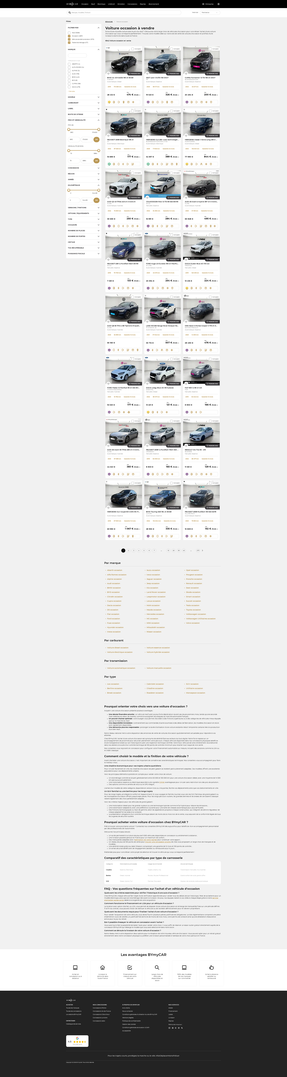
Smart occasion (192, 597)
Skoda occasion (192, 592)
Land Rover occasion (155, 592)
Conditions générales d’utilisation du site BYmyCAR (139, 1014)
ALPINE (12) (76, 70)
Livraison (172, 1017)
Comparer (138, 49)
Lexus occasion (153, 601)
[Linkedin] (169, 1028)
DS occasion (111, 610)
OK (96, 139)
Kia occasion (151, 588)
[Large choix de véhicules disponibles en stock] (157, 973)
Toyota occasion (192, 610)
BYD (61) (74, 80)
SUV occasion (191, 684)
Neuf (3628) (76, 32)
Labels (171, 1014)
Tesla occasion (191, 605)
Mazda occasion (153, 610)
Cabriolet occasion (154, 684)
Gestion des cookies (129, 1024)
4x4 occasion (112, 684)
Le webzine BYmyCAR (73, 1014)
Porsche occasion (193, 579)
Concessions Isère (99, 1021)
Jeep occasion (152, 583)
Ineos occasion (113, 632)
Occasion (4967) (77, 36)
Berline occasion (113, 688)
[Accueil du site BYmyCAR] (72, 4)
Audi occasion (112, 583)
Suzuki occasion (192, 601)
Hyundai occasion (114, 627)
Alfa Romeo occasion (115, 575)
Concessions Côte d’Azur (101, 1014)
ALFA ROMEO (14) (78, 67)
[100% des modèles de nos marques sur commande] (184, 973)
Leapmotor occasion (155, 597)
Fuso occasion (112, 623)
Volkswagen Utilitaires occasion (200, 619)
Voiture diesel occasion (116, 648)
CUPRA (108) (76, 83)
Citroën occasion (114, 597)
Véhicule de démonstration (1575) (83, 39)
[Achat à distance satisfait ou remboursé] (212, 973)
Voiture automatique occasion (120, 668)
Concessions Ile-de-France (102, 1011)
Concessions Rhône (99, 1008)
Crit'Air (162, 782)
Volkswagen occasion (195, 614)
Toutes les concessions (73, 1011)
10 (168, 550)
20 (173, 550)
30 (179, 550)
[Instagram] (179, 1028)
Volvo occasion (192, 623)
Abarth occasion (113, 570)
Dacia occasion (113, 605)
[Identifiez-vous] (218, 4)
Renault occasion (193, 583)
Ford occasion (112, 619)
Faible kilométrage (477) (80, 42)
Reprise (171, 1021)
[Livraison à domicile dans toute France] (103, 973)
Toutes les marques (72, 1008)
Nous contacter (127, 1011)
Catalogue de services (73, 1024)
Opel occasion (191, 570)
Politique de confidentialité (131, 1021)
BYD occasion (112, 592)
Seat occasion (191, 588)
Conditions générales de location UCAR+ (136, 1027)
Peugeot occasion (193, 575)
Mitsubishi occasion (155, 627)
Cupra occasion (113, 601)
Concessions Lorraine (100, 1017)
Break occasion (113, 693)
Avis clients (126, 1008)
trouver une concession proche (158, 842)
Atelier (171, 1008)
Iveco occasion (152, 575)
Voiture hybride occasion (157, 652)
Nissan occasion (153, 632)
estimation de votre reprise (146, 840)
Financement (173, 1011)
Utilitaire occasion (193, 688)
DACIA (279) (76, 87)
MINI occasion (152, 623)
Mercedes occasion (154, 614)
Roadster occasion (154, 693)
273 (198, 550)
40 (184, 550)
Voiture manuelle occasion (158, 668)
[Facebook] (175, 1028)
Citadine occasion (154, 688)
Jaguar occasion (153, 579)
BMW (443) (75, 77)
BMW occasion (113, 588)
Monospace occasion (194, 693)
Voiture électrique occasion (119, 652)
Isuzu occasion (152, 570)
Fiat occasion (112, 614)
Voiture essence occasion (157, 648)
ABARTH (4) (76, 64)
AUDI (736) (75, 74)
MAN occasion (152, 605)
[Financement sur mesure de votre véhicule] (130, 973)
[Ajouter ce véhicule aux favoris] (108, 74)
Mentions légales (128, 1017)
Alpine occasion (113, 579)
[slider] (68, 129)
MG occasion (151, 619)
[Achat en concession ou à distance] (75, 973)
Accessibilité (126, 1030)
